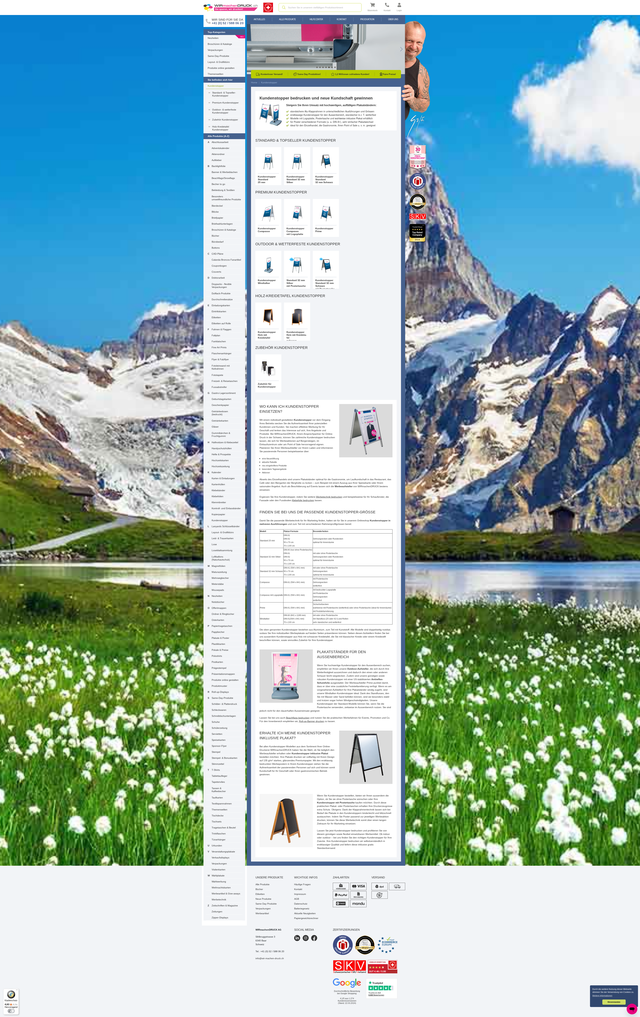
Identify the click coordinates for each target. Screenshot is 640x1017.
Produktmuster (219, 686)
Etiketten (216, 317)
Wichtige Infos (306, 877)
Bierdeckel (217, 206)
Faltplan (216, 335)
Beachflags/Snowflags (223, 178)
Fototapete (217, 375)
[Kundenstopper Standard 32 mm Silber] (297, 166)
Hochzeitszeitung (221, 466)
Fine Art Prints (219, 347)
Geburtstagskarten (221, 399)
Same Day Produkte (266, 903)
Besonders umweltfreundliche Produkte (226, 198)
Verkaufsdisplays (220, 857)
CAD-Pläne (217, 254)
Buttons (216, 248)
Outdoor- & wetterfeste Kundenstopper (224, 111)
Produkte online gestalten (221, 68)
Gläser (215, 427)
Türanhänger (219, 839)
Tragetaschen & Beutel (224, 827)
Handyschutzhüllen (222, 448)
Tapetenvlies (218, 782)
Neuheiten (213, 38)
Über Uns (393, 19)
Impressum (300, 894)
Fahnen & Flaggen (221, 329)
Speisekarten (219, 740)
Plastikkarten (218, 644)
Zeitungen (217, 911)
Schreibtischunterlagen (224, 716)
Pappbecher (218, 632)
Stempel (216, 752)
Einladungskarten (221, 305)
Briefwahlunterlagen (222, 224)
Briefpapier (217, 218)
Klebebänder (218, 490)
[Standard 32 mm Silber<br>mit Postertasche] (297, 270)
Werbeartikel (262, 913)
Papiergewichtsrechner (306, 918)
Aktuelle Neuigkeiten (305, 913)
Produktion (367, 19)
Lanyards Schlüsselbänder (226, 526)
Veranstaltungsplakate (223, 851)
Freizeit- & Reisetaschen (225, 381)
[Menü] (17, 991)
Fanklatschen (219, 341)
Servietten (217, 734)
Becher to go (218, 184)
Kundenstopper (216, 85)
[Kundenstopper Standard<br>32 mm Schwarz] (326, 166)
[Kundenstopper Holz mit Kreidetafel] (268, 322)
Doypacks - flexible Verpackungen (222, 285)
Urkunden (217, 845)
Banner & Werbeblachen (225, 172)
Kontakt (341, 19)
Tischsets (217, 821)
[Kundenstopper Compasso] (268, 218)
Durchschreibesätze (222, 299)
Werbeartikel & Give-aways (226, 893)
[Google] (347, 983)
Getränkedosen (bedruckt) (220, 413)
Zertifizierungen (346, 929)
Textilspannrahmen (222, 803)
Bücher (215, 236)
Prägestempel (219, 668)
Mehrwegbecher (220, 578)
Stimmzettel (218, 764)
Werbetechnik (219, 899)
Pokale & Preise (220, 650)
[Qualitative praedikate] (365, 945)
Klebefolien (217, 496)
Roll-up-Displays (220, 692)
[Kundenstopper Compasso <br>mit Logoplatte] (297, 218)
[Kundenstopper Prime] (326, 218)
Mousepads (218, 590)
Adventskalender (220, 148)
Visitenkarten (218, 869)
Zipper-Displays (220, 917)
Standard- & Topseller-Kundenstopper (224, 94)
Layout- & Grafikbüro (219, 62)
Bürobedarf (218, 242)
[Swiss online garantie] (343, 945)
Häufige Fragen (302, 884)
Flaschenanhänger (222, 353)
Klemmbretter (219, 502)
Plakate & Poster (220, 638)
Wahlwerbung (219, 881)
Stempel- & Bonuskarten (224, 758)
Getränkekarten (220, 421)
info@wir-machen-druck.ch (270, 958)
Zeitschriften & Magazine (225, 905)
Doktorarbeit (218, 278)
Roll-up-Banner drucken (311, 721)
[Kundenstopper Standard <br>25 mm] (268, 166)
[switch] (11, 1011)
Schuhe (216, 722)
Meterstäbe (218, 584)
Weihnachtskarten (221, 887)
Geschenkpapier (220, 405)
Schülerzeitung (219, 728)
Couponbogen (219, 266)
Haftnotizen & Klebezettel (225, 442)
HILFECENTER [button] (316, 19)
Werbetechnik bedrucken (329, 497)
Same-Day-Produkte (218, 56)
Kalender (216, 472)
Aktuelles (259, 19)
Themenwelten (215, 74)
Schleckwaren (219, 710)
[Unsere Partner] (418, 157)
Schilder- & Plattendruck (224, 704)
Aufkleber (217, 160)
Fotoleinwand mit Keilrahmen (221, 367)
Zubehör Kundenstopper (225, 119)
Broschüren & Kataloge (220, 44)
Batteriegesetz (301, 908)
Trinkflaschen (219, 833)
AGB (296, 899)
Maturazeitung (219, 572)
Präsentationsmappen (223, 674)
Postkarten (217, 662)
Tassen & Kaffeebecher (219, 790)
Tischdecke (218, 815)
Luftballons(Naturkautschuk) (221, 558)
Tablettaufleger (219, 776)
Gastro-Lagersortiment (224, 393)
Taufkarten (217, 797)
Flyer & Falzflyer (220, 359)
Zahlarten (341, 877)
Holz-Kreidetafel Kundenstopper (220, 128)
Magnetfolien (218, 566)
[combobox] (320, 7)
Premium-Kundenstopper (225, 102)
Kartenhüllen (218, 484)
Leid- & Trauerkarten (223, 538)
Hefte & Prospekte (221, 454)
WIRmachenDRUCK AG (268, 929)
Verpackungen (215, 50)
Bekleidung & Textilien (223, 190)
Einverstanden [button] (614, 1002)
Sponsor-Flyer (219, 746)
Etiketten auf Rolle (221, 323)
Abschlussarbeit (220, 142)
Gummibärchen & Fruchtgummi (221, 434)
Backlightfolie (219, 166)
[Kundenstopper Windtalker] (268, 270)
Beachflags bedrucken (298, 717)
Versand (378, 877)
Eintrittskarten (219, 311)
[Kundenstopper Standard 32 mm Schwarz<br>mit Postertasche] (326, 270)
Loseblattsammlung (222, 550)
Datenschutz (300, 903)
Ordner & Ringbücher (223, 614)
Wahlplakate (218, 875)
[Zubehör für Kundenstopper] (268, 373)
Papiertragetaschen (222, 626)
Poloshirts (217, 656)
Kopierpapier (218, 514)
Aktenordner (218, 154)
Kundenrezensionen (347, 999)
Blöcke (215, 212)
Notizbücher (218, 602)
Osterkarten (218, 620)
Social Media (304, 929)
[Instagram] (306, 938)
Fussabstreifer (219, 387)
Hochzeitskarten (220, 460)
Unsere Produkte (269, 877)
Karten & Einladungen (223, 478)
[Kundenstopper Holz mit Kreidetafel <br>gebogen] (297, 322)
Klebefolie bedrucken (303, 500)
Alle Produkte (287, 19)
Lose (214, 544)
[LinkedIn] (297, 938)
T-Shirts (216, 770)
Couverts (216, 272)
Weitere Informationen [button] (602, 996)
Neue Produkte (263, 899)
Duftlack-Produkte (221, 293)
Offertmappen (219, 608)
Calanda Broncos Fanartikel (226, 260)
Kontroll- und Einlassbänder (226, 508)
